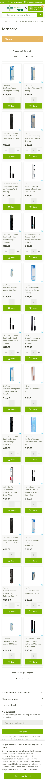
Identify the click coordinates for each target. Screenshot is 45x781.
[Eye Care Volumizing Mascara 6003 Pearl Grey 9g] (33, 121)
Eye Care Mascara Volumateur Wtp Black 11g (33, 441)
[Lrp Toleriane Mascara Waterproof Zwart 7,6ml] (11, 475)
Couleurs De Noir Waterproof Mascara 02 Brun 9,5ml (33, 644)
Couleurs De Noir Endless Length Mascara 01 (9, 239)
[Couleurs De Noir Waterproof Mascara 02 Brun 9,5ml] (33, 626)
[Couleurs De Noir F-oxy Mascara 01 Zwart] (11, 121)
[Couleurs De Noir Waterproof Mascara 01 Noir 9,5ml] (33, 222)
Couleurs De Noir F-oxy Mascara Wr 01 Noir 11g (10, 189)
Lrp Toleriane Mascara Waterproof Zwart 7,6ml (11, 492)
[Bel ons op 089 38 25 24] (26, 8)
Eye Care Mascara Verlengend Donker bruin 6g (32, 290)
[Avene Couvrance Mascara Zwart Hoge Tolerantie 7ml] (33, 171)
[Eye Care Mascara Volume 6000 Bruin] (11, 626)
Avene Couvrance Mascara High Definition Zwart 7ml (10, 593)
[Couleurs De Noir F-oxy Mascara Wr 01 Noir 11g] (11, 171)
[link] (13, 678)
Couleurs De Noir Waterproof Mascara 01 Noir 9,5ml (33, 239)
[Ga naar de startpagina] (15, 8)
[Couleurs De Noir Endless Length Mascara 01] (11, 222)
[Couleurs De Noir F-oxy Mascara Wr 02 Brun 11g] (11, 323)
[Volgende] (31, 678)
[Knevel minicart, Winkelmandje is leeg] (31, 8)
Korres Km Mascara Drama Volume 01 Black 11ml (32, 340)
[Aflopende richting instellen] (31, 56)
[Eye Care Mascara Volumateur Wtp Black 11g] (33, 424)
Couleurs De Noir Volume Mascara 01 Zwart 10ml (32, 492)
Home (4, 21)
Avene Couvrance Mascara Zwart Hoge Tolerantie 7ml (33, 189)
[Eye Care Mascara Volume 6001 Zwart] (11, 273)
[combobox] (19, 14)
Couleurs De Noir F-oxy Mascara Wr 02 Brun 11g (10, 340)
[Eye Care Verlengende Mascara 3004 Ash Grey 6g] (11, 374)
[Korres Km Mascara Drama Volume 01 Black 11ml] (33, 323)
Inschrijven (22, 731)
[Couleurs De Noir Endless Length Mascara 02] (11, 424)
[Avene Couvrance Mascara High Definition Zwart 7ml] (11, 576)
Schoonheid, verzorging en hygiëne (22, 21)
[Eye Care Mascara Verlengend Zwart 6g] (11, 73)
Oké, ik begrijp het (23, 776)
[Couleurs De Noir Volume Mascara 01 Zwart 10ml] (33, 475)
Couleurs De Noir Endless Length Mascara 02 (9, 441)
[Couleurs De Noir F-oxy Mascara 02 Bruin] (11, 525)
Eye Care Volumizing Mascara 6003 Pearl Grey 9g (32, 138)
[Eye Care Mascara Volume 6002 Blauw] (33, 576)
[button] (22, 39)
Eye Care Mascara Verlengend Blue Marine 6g (32, 543)
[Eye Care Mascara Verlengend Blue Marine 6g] (33, 525)
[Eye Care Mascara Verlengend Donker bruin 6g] (33, 273)
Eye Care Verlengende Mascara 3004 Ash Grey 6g (11, 391)
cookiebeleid (32, 769)
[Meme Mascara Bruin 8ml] (33, 374)
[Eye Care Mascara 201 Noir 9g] (33, 73)
